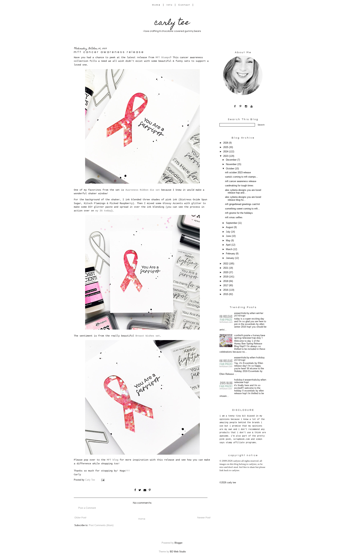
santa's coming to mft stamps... (241, 177)
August (230, 227)
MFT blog (112, 459)
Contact (184, 5)
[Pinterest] (240, 106)
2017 (226, 285)
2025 (226, 147)
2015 (226, 294)
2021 (226, 268)
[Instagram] (246, 106)
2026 (226, 143)
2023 (226, 156)
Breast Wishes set (147, 335)
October (230, 168)
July (228, 232)
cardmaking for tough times (239, 185)
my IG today (103, 210)
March (229, 249)
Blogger (178, 543)
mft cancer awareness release (240, 181)
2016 (226, 290)
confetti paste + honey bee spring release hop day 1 (249, 336)
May (228, 240)
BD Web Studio (178, 551)
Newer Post (204, 517)
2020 (226, 272)
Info (170, 5)
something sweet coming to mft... (242, 208)
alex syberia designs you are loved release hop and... (243, 191)
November (231, 164)
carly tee (172, 23)
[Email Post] (102, 480)
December (231, 160)
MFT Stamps (163, 57)
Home (156, 5)
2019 (226, 276)
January (230, 258)
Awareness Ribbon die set (142, 189)
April (228, 245)
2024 (226, 151)
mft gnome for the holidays (239, 213)
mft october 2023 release (238, 172)
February (231, 253)
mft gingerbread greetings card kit (242, 204)
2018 (226, 281)
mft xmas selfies (233, 217)
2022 (226, 263)
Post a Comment (87, 508)
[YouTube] (251, 106)
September (232, 223)
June (229, 236)
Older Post (80, 517)
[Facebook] (235, 106)
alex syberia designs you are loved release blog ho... (243, 198)
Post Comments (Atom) (101, 525)
